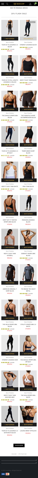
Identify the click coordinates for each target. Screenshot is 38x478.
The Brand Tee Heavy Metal (28, 290)
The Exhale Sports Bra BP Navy (28, 361)
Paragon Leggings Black (28, 221)
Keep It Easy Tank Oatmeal (10, 254)
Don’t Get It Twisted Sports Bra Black (10, 221)
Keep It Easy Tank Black (28, 80)
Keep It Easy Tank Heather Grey (10, 396)
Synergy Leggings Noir (10, 360)
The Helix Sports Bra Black (10, 325)
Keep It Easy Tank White (10, 186)
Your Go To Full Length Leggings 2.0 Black (10, 81)
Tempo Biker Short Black (28, 152)
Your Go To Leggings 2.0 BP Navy (10, 152)
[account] (30, 4)
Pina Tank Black (28, 186)
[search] (7, 4)
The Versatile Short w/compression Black (28, 116)
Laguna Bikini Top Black (28, 431)
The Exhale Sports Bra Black (10, 116)
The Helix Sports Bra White (28, 396)
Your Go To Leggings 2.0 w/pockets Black (10, 432)
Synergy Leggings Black (28, 45)
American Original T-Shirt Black (10, 290)
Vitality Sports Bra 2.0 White (28, 325)
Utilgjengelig (28, 38)
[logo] (19, 4)
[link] (9, 28)
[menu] (2, 4)
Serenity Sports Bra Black (28, 254)
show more (19, 445)
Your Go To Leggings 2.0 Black (10, 46)
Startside (14, 454)
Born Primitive (10, 42)
